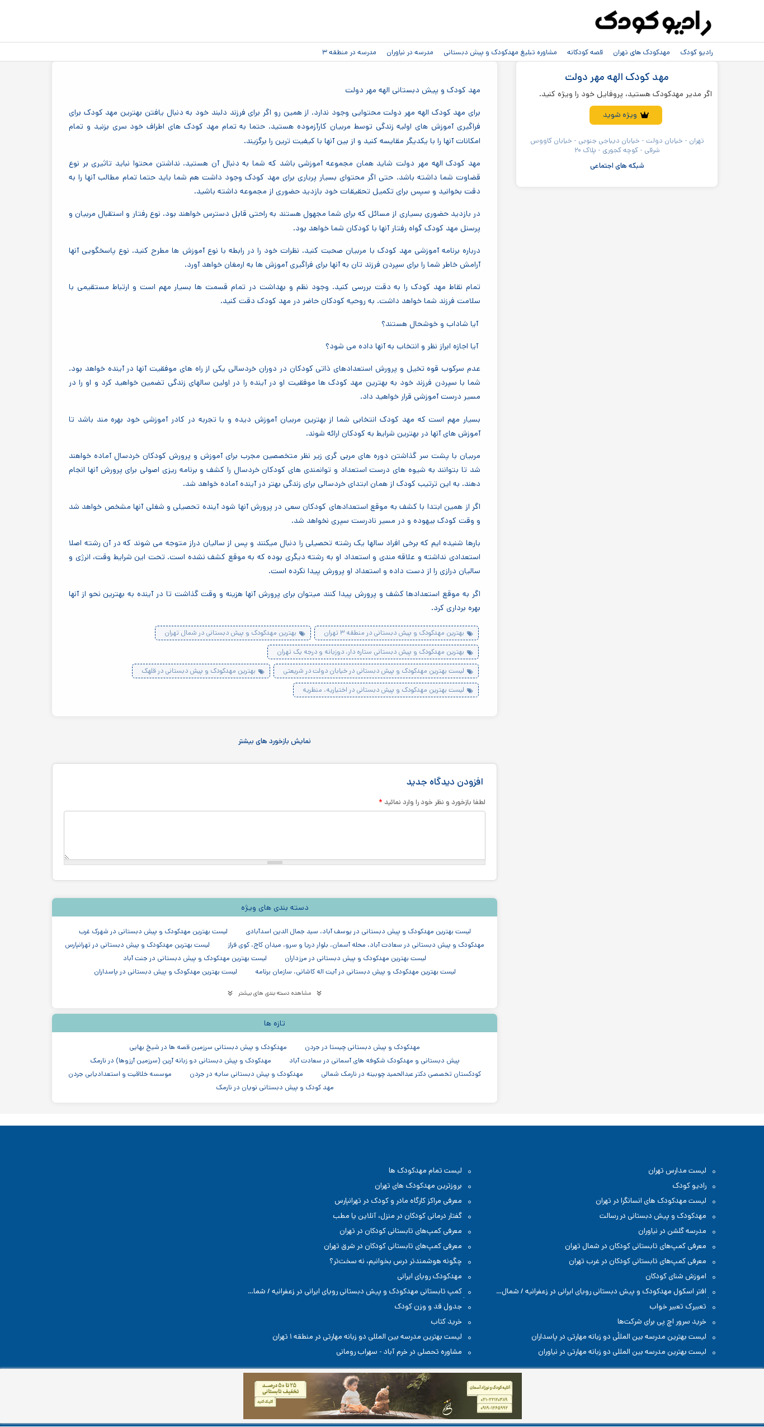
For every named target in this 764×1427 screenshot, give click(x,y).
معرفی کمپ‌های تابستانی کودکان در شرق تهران (393, 1246)
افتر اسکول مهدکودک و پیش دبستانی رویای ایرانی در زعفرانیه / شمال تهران (610, 1292)
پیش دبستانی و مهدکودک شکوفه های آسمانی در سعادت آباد (374, 1060)
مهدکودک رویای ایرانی (429, 1276)
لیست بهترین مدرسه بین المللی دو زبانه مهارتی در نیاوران (622, 1351)
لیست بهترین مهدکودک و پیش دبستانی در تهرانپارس (137, 944)
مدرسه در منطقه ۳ (349, 52)
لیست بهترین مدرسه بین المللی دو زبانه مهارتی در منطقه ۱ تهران (367, 1336)
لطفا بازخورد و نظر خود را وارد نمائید (432, 801)
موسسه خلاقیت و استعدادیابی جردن (120, 1074)
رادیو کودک (696, 52)
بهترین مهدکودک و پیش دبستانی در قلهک (199, 670)
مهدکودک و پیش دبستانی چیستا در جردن (362, 1047)
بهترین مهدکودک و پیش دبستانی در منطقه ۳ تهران (394, 632)
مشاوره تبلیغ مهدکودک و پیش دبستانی (500, 52)
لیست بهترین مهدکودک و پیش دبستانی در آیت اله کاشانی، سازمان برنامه (355, 971)
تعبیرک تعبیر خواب (677, 1306)
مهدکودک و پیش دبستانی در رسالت (653, 1216)
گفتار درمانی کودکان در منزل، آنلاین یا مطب (397, 1216)
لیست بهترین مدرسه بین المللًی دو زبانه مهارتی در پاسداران (618, 1336)
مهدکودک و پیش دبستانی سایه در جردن (246, 1074)
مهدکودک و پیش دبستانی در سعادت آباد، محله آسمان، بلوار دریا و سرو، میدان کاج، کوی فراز (356, 944)
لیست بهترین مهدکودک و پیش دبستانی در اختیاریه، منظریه (383, 689)
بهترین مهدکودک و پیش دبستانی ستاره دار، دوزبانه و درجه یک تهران (370, 651)
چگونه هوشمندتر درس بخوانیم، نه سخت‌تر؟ (395, 1261)
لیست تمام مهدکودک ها (425, 1170)
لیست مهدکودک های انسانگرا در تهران (651, 1201)
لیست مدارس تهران (677, 1170)
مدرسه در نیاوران (409, 52)
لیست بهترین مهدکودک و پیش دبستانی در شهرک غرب (153, 931)
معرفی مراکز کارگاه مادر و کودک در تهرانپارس (398, 1201)
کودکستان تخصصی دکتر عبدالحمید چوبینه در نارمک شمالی (401, 1074)
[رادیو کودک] (653, 23)
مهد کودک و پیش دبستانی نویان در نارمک (275, 1087)
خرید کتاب (446, 1321)
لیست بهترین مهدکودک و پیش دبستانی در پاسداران (165, 971)
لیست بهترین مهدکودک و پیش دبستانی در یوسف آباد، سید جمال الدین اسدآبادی (358, 931)
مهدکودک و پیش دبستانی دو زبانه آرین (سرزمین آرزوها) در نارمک (180, 1060)
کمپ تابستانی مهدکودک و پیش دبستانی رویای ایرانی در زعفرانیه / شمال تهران (360, 1292)
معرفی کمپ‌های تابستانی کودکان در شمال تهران (635, 1246)
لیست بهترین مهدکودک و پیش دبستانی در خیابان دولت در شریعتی (373, 670)
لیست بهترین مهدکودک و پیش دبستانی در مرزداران (355, 958)
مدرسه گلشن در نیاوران (672, 1231)
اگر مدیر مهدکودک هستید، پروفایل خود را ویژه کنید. (625, 94)
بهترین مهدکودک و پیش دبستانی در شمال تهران (230, 632)
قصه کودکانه (585, 52)
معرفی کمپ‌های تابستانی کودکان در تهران (400, 1231)
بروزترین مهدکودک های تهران (418, 1185)
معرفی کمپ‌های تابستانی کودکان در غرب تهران (637, 1261)
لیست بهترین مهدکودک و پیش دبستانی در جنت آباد (195, 958)
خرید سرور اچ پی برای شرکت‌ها (661, 1321)
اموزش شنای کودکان (675, 1276)
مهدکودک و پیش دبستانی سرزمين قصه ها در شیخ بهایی (208, 1047)
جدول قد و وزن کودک (428, 1306)
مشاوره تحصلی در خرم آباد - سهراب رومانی (399, 1351)
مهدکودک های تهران (641, 52)
